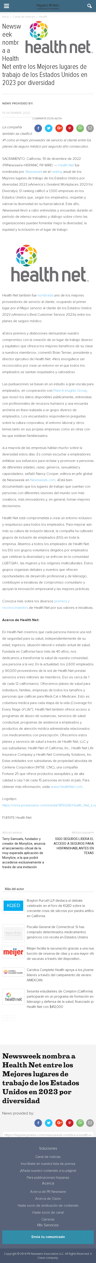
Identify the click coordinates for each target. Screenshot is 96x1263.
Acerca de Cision (48, 1198)
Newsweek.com (42, 480)
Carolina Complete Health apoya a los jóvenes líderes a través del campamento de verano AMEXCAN (61, 975)
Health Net (66, 165)
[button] (89, 6)
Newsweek (33, 171)
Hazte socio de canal (48, 1212)
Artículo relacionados (20, 882)
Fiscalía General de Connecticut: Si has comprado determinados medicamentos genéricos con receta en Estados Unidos (57, 932)
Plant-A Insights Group (70, 390)
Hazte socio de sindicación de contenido (48, 1205)
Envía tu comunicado (48, 1237)
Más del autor (14, 889)
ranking (56, 171)
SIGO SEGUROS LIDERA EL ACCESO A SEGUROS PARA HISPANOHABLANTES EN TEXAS (74, 846)
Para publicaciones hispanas (48, 1177)
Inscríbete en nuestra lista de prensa (48, 1164)
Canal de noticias (48, 1157)
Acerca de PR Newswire (48, 1191)
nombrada (45, 295)
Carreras (48, 1219)
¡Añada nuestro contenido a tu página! (48, 1170)
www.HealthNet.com (66, 787)
